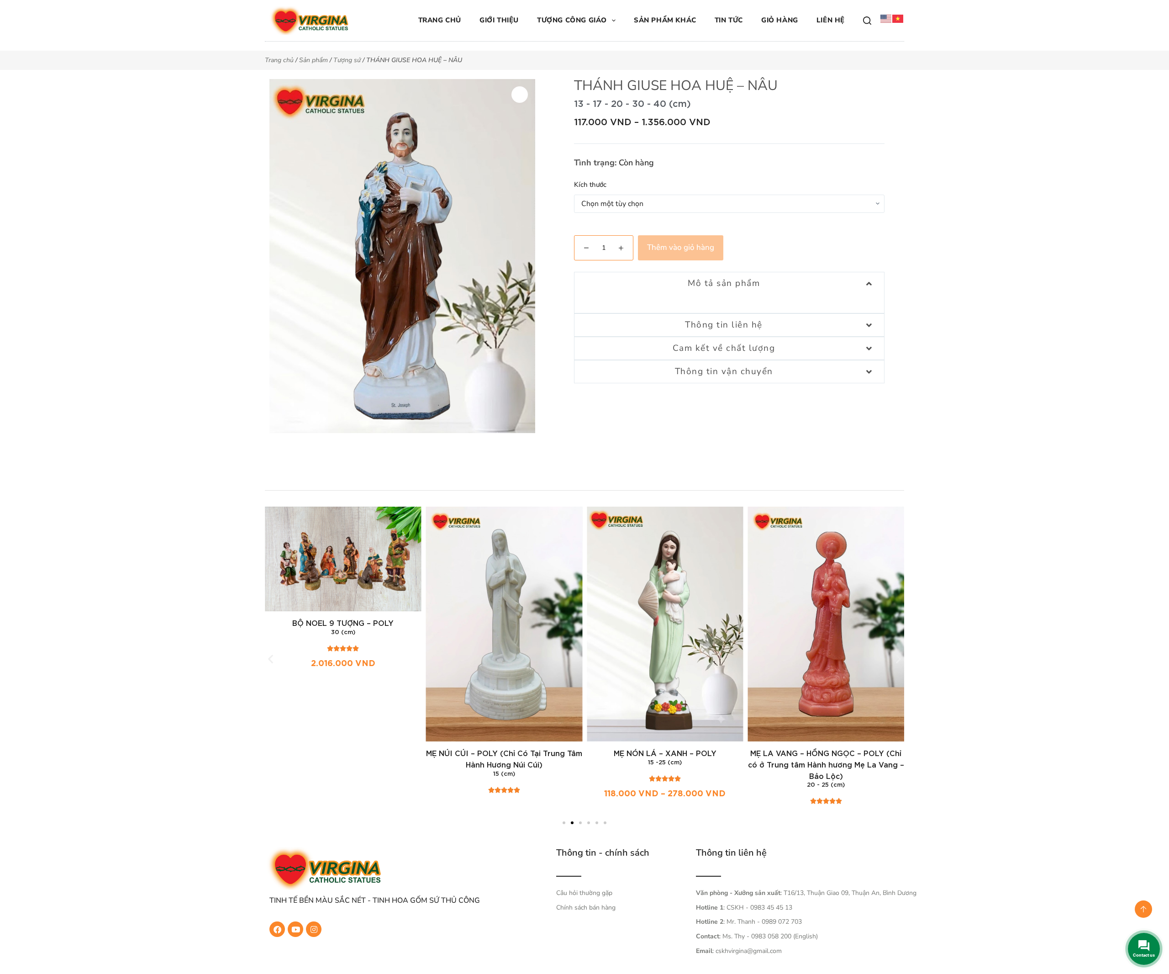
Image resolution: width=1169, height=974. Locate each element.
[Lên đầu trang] (1143, 909)
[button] (270, 658)
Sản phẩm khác (665, 20)
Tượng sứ (347, 60)
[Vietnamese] (898, 18)
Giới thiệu (499, 20)
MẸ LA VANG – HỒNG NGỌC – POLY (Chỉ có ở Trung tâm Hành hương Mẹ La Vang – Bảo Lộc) (826, 765)
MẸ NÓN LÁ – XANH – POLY (665, 753)
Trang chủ (439, 20)
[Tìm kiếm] (867, 20)
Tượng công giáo (572, 20)
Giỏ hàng (779, 20)
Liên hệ (830, 20)
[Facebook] (277, 929)
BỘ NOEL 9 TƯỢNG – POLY (343, 623)
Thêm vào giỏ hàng (680, 247)
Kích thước (590, 184)
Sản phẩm (313, 60)
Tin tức (729, 20)
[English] (886, 18)
